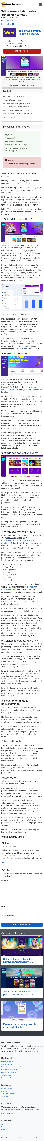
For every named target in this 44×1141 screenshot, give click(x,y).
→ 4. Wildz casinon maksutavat (16, 107)
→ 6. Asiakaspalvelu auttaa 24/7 (16, 110)
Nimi (3, 907)
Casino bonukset (6, 1064)
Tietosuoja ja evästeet (8, 1094)
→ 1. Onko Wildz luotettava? (14, 96)
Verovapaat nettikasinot (8, 1078)
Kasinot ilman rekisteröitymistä (11, 1067)
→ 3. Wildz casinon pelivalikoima (16, 103)
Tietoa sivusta (5, 1096)
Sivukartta (4, 1091)
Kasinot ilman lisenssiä (8, 1072)
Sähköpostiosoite (9, 915)
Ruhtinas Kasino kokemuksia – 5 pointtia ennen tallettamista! (20, 960)
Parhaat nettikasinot (7, 1061)
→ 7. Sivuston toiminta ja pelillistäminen (19, 114)
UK (2, 1124)
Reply (4, 862)
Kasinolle (22, 51)
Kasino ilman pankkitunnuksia (10, 1070)
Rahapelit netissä (6, 1088)
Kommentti (6, 880)
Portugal (4, 1129)
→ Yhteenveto (9, 117)
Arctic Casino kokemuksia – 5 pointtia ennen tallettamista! (18, 993)
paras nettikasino (21, 349)
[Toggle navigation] (40, 4)
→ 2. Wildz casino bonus (13, 100)
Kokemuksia (7, 24)
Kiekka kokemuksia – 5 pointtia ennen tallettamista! (19, 1026)
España (3, 1127)
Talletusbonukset (6, 1075)
